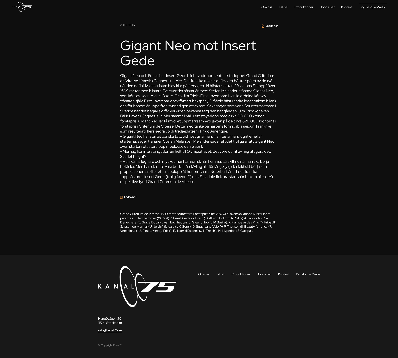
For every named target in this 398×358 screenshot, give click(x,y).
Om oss (266, 7)
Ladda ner (272, 25)
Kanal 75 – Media (373, 7)
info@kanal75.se (110, 330)
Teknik (283, 7)
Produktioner (303, 7)
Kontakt (346, 7)
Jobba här (327, 7)
